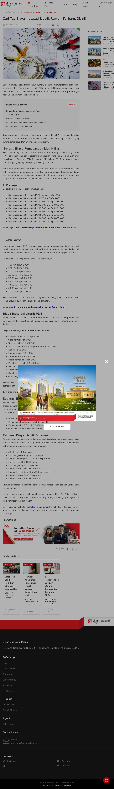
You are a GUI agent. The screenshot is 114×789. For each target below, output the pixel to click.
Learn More (57, 426)
